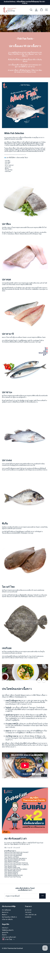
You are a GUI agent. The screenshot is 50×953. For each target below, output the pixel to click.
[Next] (44, 680)
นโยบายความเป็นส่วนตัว (9, 937)
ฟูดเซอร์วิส (5, 932)
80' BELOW (28, 910)
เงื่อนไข (4, 935)
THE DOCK (28, 912)
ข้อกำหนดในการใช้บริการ (9, 917)
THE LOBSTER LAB (30, 914)
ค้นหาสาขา (5, 912)
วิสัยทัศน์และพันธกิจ (7, 930)
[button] (8, 939)
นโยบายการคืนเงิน (7, 919)
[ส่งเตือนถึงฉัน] (42, 896)
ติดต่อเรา (4, 914)
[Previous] (39, 680)
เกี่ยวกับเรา (5, 928)
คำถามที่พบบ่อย (6, 910)
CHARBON (28, 917)
